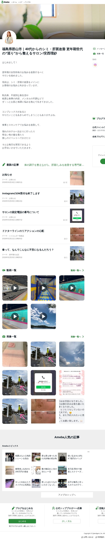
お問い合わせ (88, 537)
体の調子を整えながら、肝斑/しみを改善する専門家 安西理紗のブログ (63, 165)
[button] (22, 521)
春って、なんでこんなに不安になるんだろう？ (28, 249)
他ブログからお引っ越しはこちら (21, 526)
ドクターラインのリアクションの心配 (23, 231)
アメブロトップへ (67, 495)
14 (66, 220)
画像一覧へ (76, 336)
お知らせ (7, 174)
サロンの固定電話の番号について (20, 212)
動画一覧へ (76, 270)
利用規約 (101, 537)
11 (66, 182)
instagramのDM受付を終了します (21, 193)
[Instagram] (95, 65)
